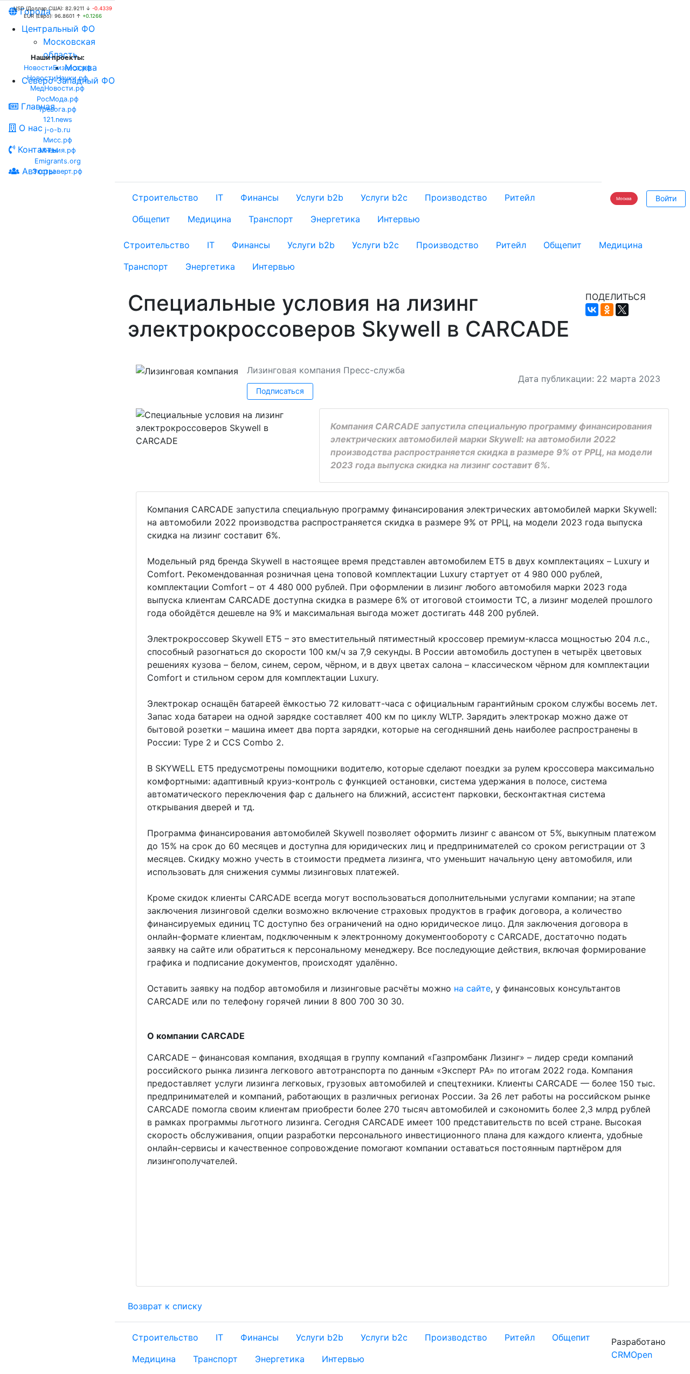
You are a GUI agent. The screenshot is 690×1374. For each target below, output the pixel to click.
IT (219, 197)
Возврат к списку (165, 1306)
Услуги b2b (319, 197)
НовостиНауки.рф (57, 78)
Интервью (398, 219)
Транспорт (271, 219)
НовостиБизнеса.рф (57, 68)
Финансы (259, 197)
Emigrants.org (57, 161)
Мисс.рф (57, 140)
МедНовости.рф (57, 88)
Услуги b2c (384, 197)
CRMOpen (631, 1354)
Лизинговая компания (294, 370)
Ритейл (520, 197)
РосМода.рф (58, 99)
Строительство (165, 197)
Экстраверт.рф (57, 171)
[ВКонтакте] (591, 309)
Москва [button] (624, 198)
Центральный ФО (58, 28)
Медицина (209, 219)
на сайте (472, 988)
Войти (666, 198)
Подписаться (280, 390)
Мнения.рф (57, 150)
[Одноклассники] (607, 309)
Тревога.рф (57, 109)
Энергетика (335, 219)
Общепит (151, 219)
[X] (622, 309)
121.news (57, 119)
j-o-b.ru (57, 130)
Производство (456, 197)
